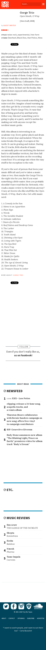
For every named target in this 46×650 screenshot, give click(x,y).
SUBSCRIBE (30, 618)
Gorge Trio (18, 275)
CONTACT (11, 618)
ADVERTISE (40, 618)
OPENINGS (21, 618)
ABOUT (4, 618)
